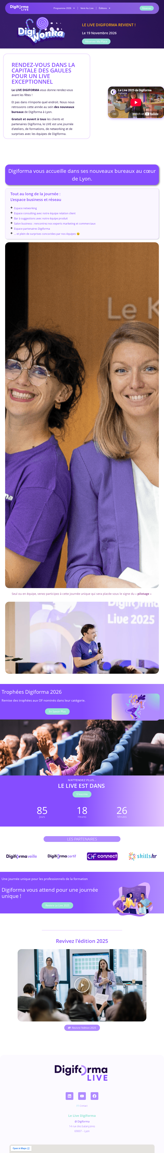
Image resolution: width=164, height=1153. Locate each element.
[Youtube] (82, 1096)
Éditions (103, 8)
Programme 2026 (62, 8)
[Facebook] (94, 1096)
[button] (82, 985)
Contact (84, 1105)
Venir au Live (87, 8)
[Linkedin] (69, 1096)
